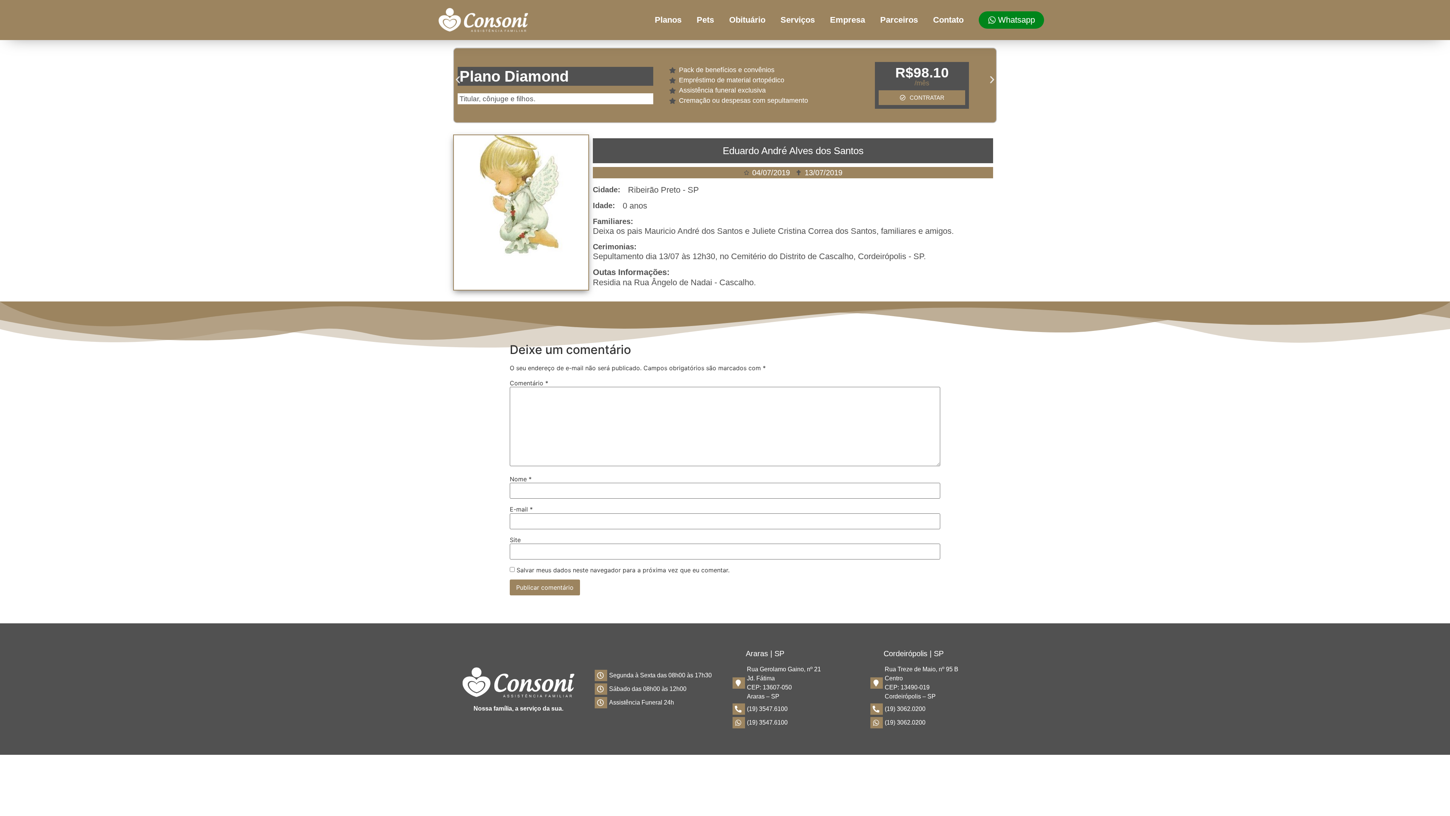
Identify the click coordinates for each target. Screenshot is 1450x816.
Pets (705, 20)
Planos (668, 20)
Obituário (747, 20)
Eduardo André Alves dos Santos (793, 150)
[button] (458, 80)
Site (515, 540)
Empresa (847, 20)
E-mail (521, 509)
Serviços (798, 20)
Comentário (529, 383)
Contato (948, 20)
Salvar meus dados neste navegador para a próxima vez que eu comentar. (623, 570)
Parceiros (899, 20)
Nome (521, 479)
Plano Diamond (514, 76)
